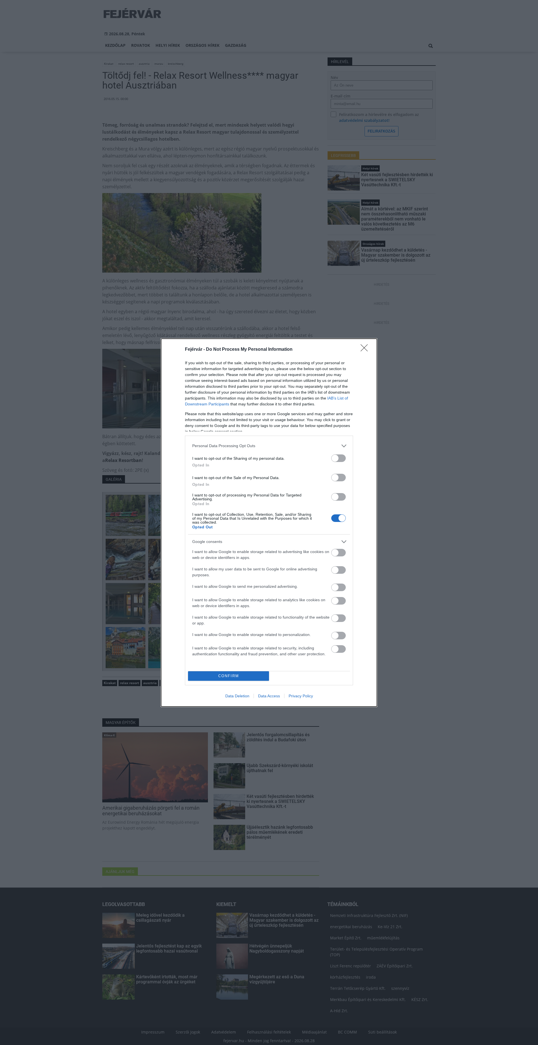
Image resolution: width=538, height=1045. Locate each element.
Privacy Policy (301, 696)
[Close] (366, 349)
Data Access (269, 696)
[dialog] (269, 523)
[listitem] (269, 446)
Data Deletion (237, 696)
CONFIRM (228, 676)
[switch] (338, 458)
